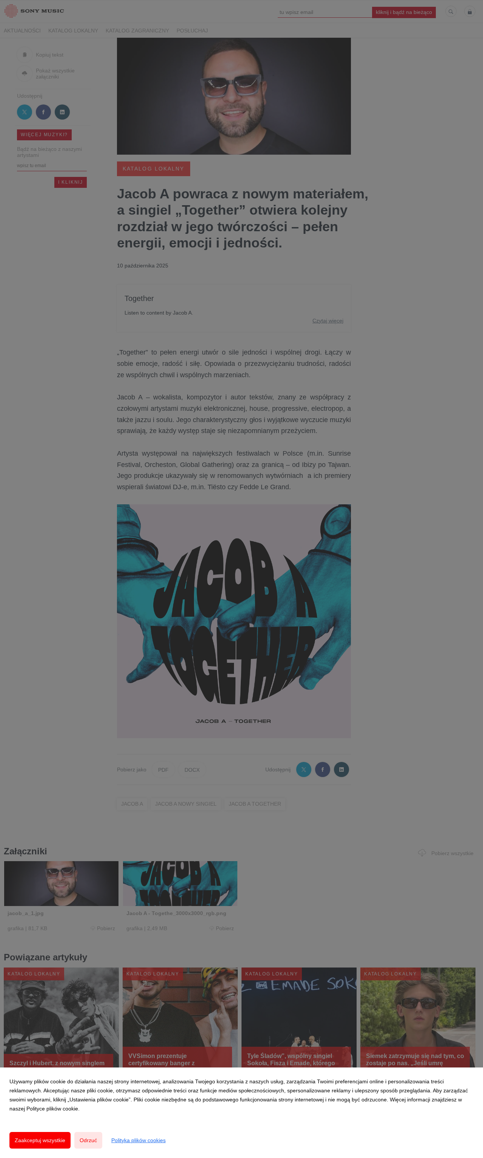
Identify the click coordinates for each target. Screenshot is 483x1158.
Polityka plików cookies (138, 1140)
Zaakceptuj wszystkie (40, 1140)
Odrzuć (88, 1140)
